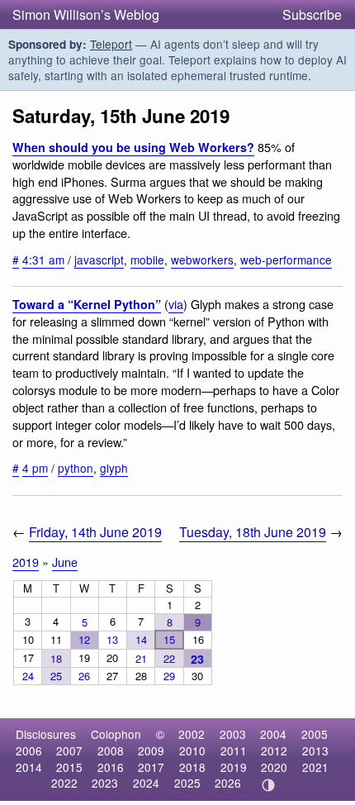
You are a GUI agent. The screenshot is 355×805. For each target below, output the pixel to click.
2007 (69, 750)
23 (197, 658)
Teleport (111, 44)
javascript (99, 259)
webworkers (202, 259)
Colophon (116, 734)
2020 (274, 767)
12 (84, 639)
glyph (114, 468)
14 (141, 639)
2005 (314, 734)
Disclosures (46, 734)
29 (169, 676)
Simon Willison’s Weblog (85, 14)
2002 (191, 734)
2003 (233, 734)
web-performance (286, 259)
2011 (233, 750)
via (175, 303)
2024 (146, 782)
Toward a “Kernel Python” (86, 304)
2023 (105, 782)
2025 (187, 782)
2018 (192, 767)
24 (28, 676)
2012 (274, 750)
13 (112, 639)
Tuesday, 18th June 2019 (252, 531)
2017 (151, 767)
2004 (273, 734)
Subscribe (312, 14)
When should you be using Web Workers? (133, 147)
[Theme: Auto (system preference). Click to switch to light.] (269, 785)
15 (169, 639)
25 (56, 676)
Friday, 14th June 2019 (95, 531)
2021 (315, 767)
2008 (110, 750)
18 (56, 658)
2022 (64, 782)
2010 (192, 750)
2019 (25, 561)
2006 (29, 750)
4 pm (35, 468)
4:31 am (43, 259)
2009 (151, 750)
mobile (147, 259)
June (65, 561)
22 (169, 658)
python (75, 468)
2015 (69, 767)
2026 (228, 782)
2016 (110, 767)
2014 (29, 767)
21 (141, 658)
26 (84, 676)
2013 (315, 750)
